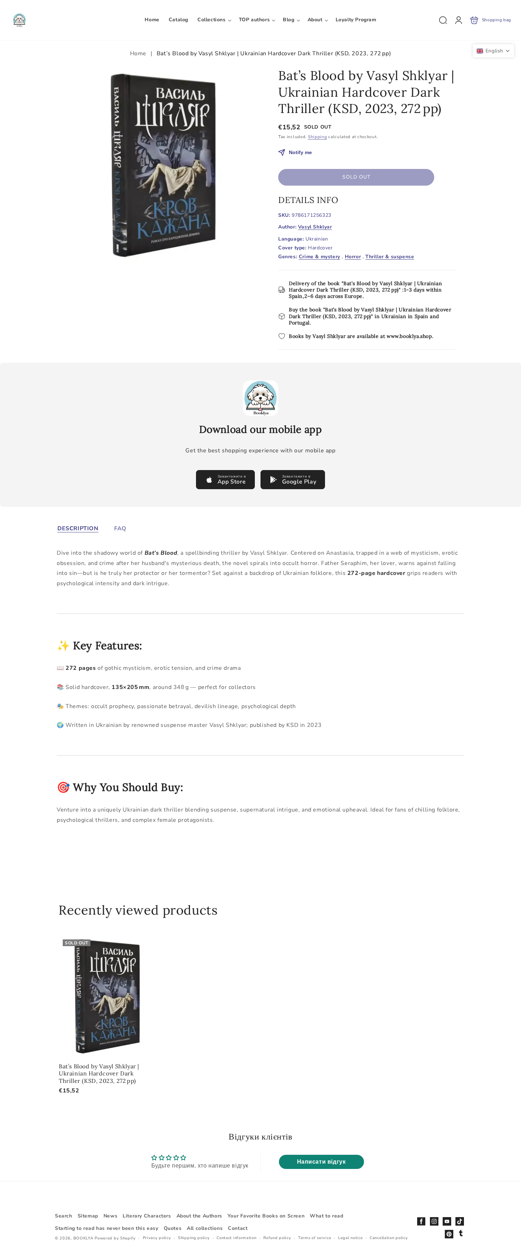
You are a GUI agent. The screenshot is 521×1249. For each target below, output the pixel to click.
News (110, 1216)
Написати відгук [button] (321, 1162)
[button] (213, 20)
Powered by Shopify (115, 1238)
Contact (237, 1228)
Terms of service (314, 1237)
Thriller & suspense (389, 257)
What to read (326, 1216)
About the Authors (199, 1216)
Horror (353, 257)
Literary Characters (147, 1216)
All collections (205, 1228)
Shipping (317, 137)
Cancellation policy (389, 1237)
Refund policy (277, 1237)
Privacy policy (157, 1237)
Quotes (173, 1228)
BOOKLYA (84, 1238)
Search (63, 1216)
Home (139, 53)
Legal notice (350, 1237)
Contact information (236, 1237)
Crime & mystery (319, 257)
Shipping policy (194, 1237)
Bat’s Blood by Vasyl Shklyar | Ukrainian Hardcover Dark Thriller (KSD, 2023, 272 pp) (107, 995)
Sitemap (88, 1216)
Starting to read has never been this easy (106, 1228)
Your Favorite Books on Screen (266, 1216)
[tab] (78, 528)
